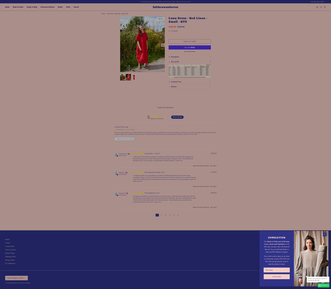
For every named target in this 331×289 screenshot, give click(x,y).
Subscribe (276, 277)
